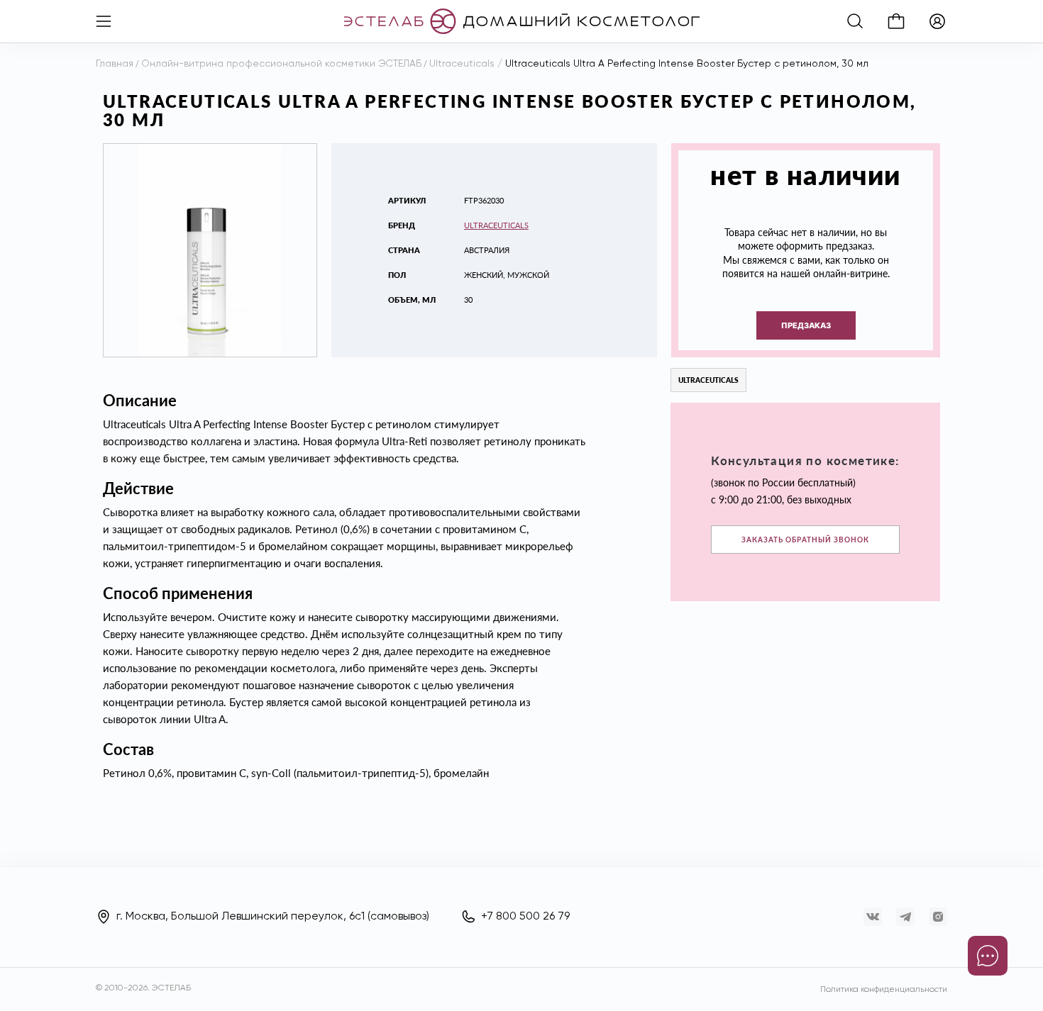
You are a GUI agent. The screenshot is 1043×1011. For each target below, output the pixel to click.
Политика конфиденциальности (883, 989)
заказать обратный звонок (805, 539)
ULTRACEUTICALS (496, 225)
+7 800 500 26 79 (525, 916)
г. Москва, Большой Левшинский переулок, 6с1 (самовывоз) (272, 916)
